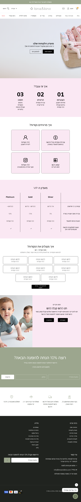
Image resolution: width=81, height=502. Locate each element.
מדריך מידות (73, 436)
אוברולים (58, 16)
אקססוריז (33, 16)
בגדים (50, 16)
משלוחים (36, 427)
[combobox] (13, 8)
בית (78, 16)
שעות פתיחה (73, 433)
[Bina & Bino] (40, 8)
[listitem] (25, 140)
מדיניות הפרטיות (34, 436)
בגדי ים (42, 16)
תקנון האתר (35, 445)
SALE (3, 16)
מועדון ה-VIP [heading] (41, 188)
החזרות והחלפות (34, 430)
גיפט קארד (12, 16)
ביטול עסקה (35, 433)
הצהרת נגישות (34, 442)
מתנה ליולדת (23, 16)
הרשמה (7, 377)
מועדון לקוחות (73, 430)
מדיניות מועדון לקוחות (32, 439)
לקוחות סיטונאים (72, 439)
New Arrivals (69, 16)
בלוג (37, 448)
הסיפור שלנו (73, 427)
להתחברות (35, 52)
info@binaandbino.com (62, 470)
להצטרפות (48, 52)
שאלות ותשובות (72, 442)
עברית (13, 8)
